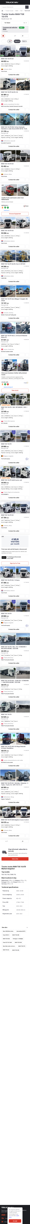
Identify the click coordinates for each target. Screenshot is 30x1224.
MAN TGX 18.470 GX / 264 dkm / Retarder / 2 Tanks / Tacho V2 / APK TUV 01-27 (14, 784)
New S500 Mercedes (8, 931)
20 (22, 36)
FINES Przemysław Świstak (7, 659)
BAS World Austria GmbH (7, 762)
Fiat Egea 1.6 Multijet (18, 938)
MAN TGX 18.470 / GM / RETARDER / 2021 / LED (14, 408)
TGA (8, 874)
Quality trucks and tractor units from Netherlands (13, 198)
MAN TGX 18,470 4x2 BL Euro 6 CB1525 (13, 264)
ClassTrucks (4, 71)
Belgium (17, 880)
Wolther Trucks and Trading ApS (8, 315)
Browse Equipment (15, 214)
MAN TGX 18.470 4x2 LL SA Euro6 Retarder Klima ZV (14, 336)
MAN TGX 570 (21, 946)
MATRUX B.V (5, 205)
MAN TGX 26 (6, 950)
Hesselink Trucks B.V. (6, 143)
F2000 (11, 874)
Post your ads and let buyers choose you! (14, 549)
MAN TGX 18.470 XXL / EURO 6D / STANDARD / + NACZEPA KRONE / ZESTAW (15, 681)
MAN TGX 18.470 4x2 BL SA (9, 92)
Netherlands (5, 880)
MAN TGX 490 (15, 950)
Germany (4, 884)
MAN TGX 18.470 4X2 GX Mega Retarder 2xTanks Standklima (13, 747)
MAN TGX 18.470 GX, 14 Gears (10, 580)
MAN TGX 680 (15, 935)
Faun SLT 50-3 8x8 (7, 942)
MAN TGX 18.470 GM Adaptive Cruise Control (15, 820)
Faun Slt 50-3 (6, 935)
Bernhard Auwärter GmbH (7, 351)
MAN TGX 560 (6, 938)
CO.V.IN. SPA (5, 382)
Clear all (17, 41)
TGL (15, 874)
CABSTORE (3, 278)
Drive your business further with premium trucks (14, 373)
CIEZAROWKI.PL (5, 494)
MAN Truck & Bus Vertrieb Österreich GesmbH (11, 106)
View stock (15, 390)
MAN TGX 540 (18, 942)
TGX (3, 874)
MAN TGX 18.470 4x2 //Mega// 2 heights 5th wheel (14, 299)
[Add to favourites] (27, 74)
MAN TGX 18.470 (6, 444)
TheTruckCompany (5, 458)
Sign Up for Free (15, 563)
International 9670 (20, 931)
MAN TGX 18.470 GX (7, 59)
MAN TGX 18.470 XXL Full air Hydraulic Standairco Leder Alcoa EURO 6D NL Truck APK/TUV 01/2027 (14, 128)
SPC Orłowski (4, 423)
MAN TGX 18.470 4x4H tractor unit (11, 480)
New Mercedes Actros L (9, 946)
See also (4, 927)
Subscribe (15, 859)
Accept (15, 1221)
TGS (5, 874)
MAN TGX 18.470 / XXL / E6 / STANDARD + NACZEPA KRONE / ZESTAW (14, 647)
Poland (15, 882)
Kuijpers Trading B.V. (6, 799)
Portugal (4, 882)
